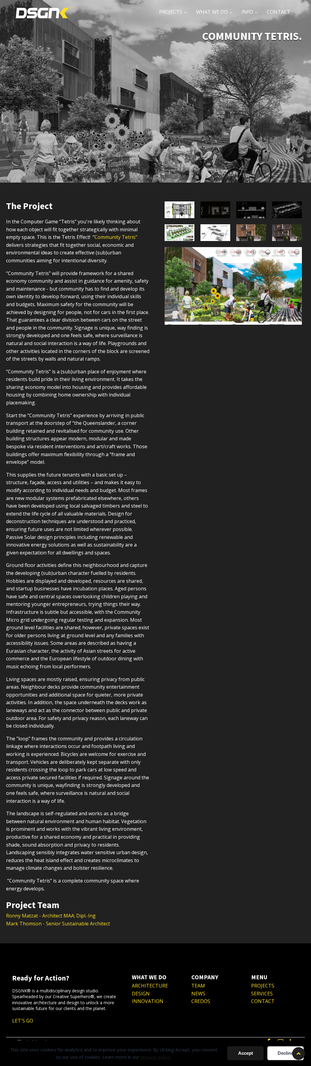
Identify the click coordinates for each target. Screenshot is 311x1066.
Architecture (150, 985)
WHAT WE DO (212, 12)
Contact (263, 1001)
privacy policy (155, 1057)
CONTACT (278, 12)
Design (141, 993)
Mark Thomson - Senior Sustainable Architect (58, 923)
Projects (262, 985)
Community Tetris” (115, 237)
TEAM (198, 985)
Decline (285, 1053)
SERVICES (262, 993)
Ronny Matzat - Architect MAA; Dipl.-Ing (51, 915)
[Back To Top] (298, 1053)
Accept (245, 1053)
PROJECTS (170, 12)
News (198, 993)
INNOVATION (147, 1001)
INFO (247, 12)
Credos (200, 1001)
